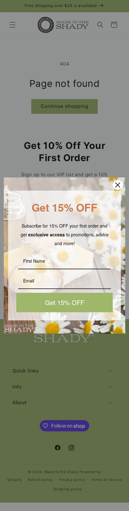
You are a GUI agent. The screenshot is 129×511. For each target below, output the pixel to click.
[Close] (117, 184)
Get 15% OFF (64, 302)
